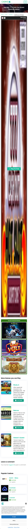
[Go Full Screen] (5, 18)
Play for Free (15, 169)
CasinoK (12, 498)
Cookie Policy (10, 527)
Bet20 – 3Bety (13, 478)
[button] (26, 503)
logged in (11, 465)
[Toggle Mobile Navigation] (25, 2)
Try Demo (14, 330)
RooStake (12, 488)
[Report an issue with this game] (2, 18)
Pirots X (16, 385)
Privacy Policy (17, 527)
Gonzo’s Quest (18, 438)
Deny (14, 520)
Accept (14, 517)
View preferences (14, 524)
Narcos (16, 410)
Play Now (19, 400)
